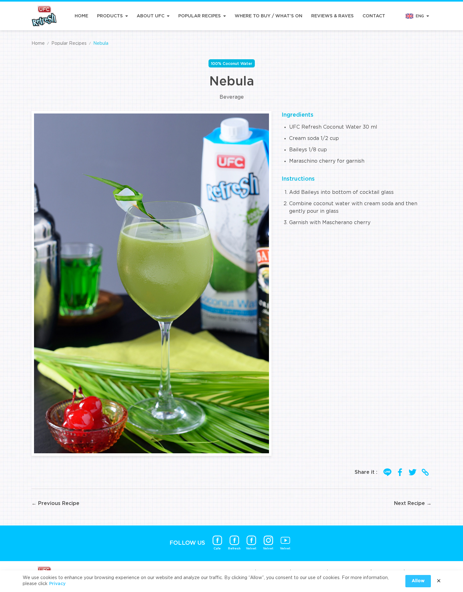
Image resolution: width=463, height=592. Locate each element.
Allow (418, 581)
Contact (374, 16)
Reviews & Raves (332, 16)
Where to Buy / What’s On (268, 16)
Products (110, 16)
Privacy (57, 584)
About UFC (150, 16)
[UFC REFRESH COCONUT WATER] (44, 16)
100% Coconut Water (231, 64)
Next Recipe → (413, 503)
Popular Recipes (199, 16)
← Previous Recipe (55, 503)
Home (81, 16)
